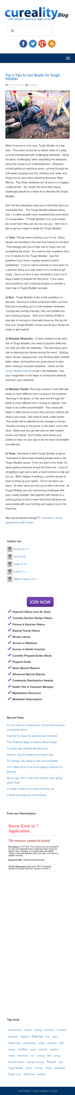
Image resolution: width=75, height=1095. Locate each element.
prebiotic (43, 1049)
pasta (33, 1049)
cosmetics (49, 1030)
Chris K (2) (20, 556)
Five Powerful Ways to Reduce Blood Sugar (32, 742)
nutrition (23, 1049)
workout (42, 1074)
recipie (11, 1055)
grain (55, 1036)
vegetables (59, 1068)
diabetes (24, 1036)
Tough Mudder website (18, 371)
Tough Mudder (15, 1068)
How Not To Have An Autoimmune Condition (32, 736)
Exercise (33, 84)
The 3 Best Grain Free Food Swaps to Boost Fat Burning (35, 769)
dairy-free (13, 1036)
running (40, 1055)
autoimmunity (15, 1030)
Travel (48, 1068)
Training (39, 1068)
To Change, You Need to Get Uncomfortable (32, 761)
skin (49, 1055)
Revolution (22, 1055)
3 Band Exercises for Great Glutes (26, 795)
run (32, 1055)
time (60, 1062)
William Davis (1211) (25, 579)
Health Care (14, 1043)
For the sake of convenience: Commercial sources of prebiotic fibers (36, 727)
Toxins (28, 1068)
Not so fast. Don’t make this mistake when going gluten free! (34, 780)
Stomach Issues (16, 1062)
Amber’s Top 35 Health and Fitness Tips (30, 754)
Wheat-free (29, 1074)
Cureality (61, 1030)
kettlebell (52, 1043)
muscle (11, 1049)
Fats (48, 1036)
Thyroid (51, 1062)
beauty (27, 1030)
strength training (35, 1062)
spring (57, 1055)
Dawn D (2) (20, 564)
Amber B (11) (21, 549)
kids (61, 1043)
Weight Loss (14, 1074)
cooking (38, 1030)
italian (42, 1043)
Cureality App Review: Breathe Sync (27, 748)
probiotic (54, 1049)
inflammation (29, 1043)
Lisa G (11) (20, 571)
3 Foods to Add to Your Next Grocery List (30, 789)
